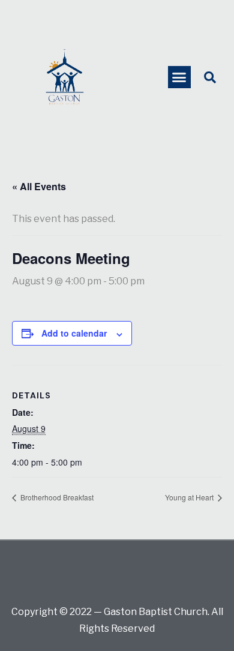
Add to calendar (74, 333)
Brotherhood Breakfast (56, 497)
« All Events (39, 186)
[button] (179, 77)
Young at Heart (190, 497)
